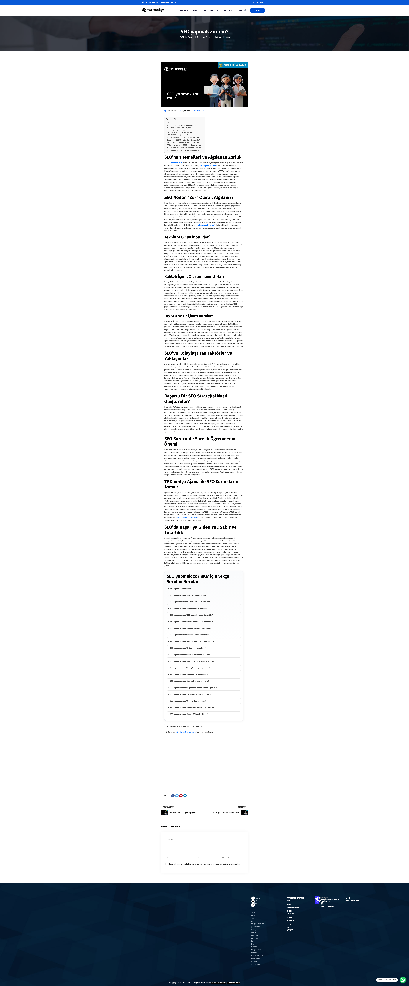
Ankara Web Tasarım (218, 983)
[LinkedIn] (185, 795)
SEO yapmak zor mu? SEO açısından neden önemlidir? (191, 615)
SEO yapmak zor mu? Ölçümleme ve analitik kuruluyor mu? (193, 688)
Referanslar (221, 10)
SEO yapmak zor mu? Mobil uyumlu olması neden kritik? (192, 622)
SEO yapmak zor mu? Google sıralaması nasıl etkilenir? (192, 661)
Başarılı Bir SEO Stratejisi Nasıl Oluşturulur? (183, 140)
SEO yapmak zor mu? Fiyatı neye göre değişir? (188, 595)
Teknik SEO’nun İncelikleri (179, 130)
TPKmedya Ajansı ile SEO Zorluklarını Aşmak (184, 145)
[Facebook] (173, 795)
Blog (230, 10)
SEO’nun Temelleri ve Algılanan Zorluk (181, 125)
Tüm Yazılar (206, 37)
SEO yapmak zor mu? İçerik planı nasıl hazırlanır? (189, 681)
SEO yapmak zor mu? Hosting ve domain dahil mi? (190, 655)
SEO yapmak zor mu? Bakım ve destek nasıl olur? (189, 635)
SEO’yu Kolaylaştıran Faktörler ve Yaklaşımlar (184, 137)
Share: (166, 796)
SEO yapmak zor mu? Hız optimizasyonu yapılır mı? (190, 668)
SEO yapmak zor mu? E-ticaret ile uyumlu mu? (188, 648)
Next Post (242, 807)
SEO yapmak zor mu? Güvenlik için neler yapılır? (189, 674)
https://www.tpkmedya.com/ (186, 518)
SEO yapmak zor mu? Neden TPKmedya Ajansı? (189, 714)
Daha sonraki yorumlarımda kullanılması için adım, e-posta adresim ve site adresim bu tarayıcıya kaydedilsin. (204, 864)
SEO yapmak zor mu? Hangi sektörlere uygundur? (190, 608)
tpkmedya (187, 111)
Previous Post (168, 807)
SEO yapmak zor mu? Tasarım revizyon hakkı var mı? (191, 694)
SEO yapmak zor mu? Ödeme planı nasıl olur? (188, 701)
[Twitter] (177, 795)
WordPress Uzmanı (233, 983)
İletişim (239, 10)
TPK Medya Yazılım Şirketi (188, 37)
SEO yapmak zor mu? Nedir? (181, 589)
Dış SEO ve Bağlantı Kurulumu (181, 135)
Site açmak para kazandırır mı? (226, 813)
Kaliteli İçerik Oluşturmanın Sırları (182, 132)
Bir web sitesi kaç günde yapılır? (183, 813)
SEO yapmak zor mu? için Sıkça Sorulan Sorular (185, 150)
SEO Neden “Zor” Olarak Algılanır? (180, 128)
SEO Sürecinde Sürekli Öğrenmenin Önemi (183, 143)
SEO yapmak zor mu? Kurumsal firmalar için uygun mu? (192, 641)
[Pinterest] (181, 795)
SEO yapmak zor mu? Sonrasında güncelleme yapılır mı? (192, 708)
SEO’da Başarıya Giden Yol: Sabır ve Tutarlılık (184, 148)
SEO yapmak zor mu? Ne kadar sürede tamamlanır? (190, 602)
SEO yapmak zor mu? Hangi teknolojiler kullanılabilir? (191, 628)
